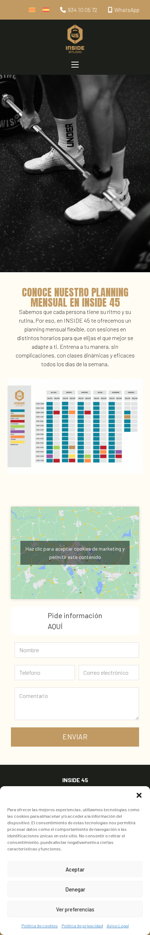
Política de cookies (39, 925)
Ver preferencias (75, 909)
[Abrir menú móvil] (75, 65)
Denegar (75, 889)
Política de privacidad (82, 925)
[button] (139, 795)
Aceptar (75, 869)
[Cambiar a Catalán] (32, 10)
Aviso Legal (118, 925)
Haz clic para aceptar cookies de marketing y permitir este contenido (75, 553)
